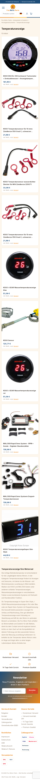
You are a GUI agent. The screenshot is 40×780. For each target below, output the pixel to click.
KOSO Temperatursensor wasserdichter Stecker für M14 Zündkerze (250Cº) (19, 183)
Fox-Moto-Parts (6, 20)
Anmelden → (32, 691)
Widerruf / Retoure (8, 749)
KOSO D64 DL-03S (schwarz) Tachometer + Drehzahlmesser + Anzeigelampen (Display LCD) (19, 77)
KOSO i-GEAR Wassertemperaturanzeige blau (19, 288)
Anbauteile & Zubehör (20, 20)
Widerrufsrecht (6, 746)
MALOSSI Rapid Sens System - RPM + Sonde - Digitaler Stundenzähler (18, 445)
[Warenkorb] (31, 13)
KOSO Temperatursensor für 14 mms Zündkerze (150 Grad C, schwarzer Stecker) (18, 130)
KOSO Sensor (8, 340)
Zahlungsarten (6, 722)
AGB (3, 743)
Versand (15, 84)
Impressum (5, 737)
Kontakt (4, 716)
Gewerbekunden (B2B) (9, 725)
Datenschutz (6, 740)
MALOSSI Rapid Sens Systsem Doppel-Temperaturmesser (19, 497)
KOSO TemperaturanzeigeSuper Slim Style (18, 550)
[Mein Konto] (27, 13)
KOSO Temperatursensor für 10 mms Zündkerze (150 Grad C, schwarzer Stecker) (18, 236)
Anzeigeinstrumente (8, 22)
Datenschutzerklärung (19, 698)
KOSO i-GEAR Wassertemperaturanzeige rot (19, 392)
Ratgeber (4, 713)
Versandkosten (6, 719)
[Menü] (3, 7)
